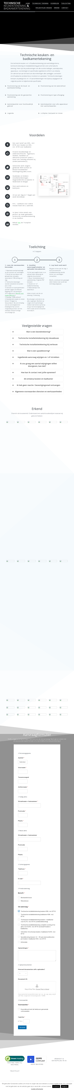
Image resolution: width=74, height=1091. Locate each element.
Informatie (24, 942)
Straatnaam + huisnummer (28, 801)
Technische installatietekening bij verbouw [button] (38, 344)
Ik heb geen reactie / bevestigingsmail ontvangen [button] (38, 385)
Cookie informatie (37, 1089)
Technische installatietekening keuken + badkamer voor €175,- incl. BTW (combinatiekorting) (37, 920)
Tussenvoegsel (23, 777)
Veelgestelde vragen (44, 8)
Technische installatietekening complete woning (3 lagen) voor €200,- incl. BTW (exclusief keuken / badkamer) (38, 927)
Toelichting (66, 3)
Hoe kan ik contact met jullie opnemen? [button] (38, 372)
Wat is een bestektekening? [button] (38, 331)
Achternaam (23, 787)
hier (19, 222)
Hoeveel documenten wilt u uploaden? (31, 969)
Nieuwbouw (25, 901)
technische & (17, 6)
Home (28, 3)
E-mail (20, 879)
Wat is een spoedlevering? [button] (38, 351)
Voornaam (22, 767)
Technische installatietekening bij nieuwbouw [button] (38, 338)
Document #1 (22, 979)
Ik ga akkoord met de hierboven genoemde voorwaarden (34, 1010)
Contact (65, 8)
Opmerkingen (23, 948)
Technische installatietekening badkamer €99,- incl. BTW (37, 915)
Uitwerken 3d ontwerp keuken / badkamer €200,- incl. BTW (38, 933)
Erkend (56, 8)
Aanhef (21, 758)
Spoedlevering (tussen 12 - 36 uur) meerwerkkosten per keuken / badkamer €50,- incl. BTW (37, 938)
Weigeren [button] (64, 1086)
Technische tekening (40, 3)
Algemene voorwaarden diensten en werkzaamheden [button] (38, 391)
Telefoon (22, 869)
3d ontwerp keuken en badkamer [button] (38, 379)
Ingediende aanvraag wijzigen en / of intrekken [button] (38, 357)
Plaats (21, 821)
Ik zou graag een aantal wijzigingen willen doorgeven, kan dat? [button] (38, 364)
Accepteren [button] (56, 1086)
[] (14, 294)
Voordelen (55, 3)
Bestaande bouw (26, 897)
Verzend (22, 1027)
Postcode (22, 811)
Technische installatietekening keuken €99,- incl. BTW (38, 911)
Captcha (21, 1017)
